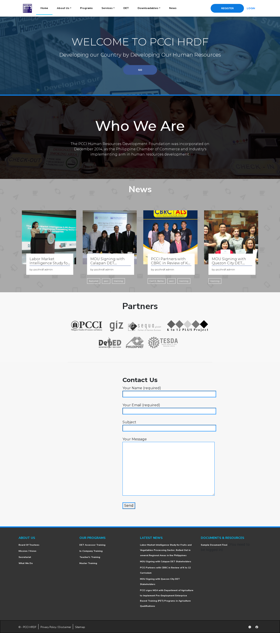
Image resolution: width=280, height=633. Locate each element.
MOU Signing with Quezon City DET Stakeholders (229, 263)
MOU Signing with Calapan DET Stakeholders (107, 263)
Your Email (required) (141, 405)
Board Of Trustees (29, 545)
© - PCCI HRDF (28, 627)
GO (140, 70)
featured (93, 281)
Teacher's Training (89, 557)
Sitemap (80, 627)
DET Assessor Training (92, 545)
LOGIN (251, 8)
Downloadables (148, 8)
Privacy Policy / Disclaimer (55, 627)
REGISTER (227, 8)
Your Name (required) (141, 388)
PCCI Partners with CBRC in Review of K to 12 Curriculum (169, 263)
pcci (106, 281)
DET (126, 8)
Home (44, 8)
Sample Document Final (214, 545)
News (173, 8)
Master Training (88, 563)
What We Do (26, 563)
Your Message (134, 439)
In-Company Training (91, 551)
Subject (129, 422)
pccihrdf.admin (43, 269)
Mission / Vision (27, 551)
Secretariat (25, 557)
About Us (63, 8)
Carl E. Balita (157, 281)
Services (107, 8)
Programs (86, 8)
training (118, 281)
